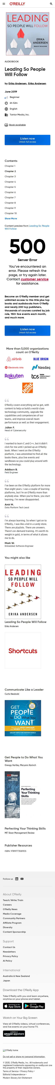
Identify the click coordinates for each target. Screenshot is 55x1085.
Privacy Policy (10, 956)
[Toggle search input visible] (51, 3)
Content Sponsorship (14, 931)
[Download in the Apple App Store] (12, 1008)
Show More (11, 218)
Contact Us (9, 947)
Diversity (7, 927)
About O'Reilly (12, 894)
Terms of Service (10, 1071)
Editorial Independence (14, 1074)
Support (8, 941)
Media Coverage (12, 913)
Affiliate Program (12, 922)
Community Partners (14, 918)
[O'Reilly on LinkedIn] (16, 878)
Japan (6, 980)
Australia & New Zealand (16, 976)
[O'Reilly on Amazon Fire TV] (14, 1036)
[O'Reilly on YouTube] (22, 878)
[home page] (17, 3)
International (11, 970)
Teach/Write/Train (13, 900)
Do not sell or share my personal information (24, 1056)
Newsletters (9, 951)
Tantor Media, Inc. (19, 114)
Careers (7, 904)
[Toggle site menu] (3, 3)
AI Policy (7, 960)
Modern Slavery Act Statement (17, 1078)
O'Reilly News (10, 909)
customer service (35, 279)
